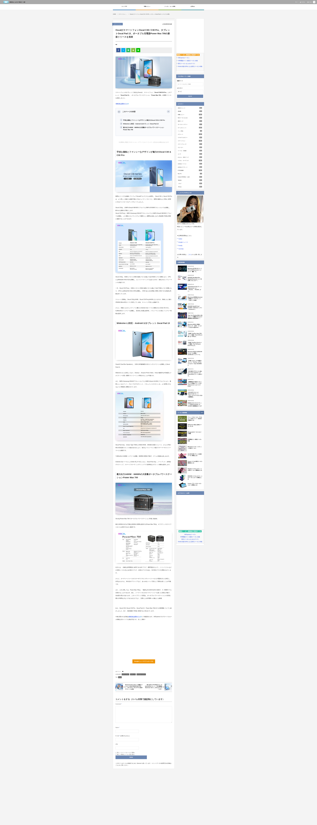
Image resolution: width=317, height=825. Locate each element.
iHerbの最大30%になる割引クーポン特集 (190, 66)
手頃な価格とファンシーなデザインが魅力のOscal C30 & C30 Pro (144, 120)
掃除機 (189, 111)
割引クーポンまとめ (189, 117)
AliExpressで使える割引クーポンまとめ (195, 425)
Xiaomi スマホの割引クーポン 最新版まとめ (195, 462)
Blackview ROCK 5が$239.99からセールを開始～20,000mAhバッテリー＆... (195, 353)
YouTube (181, 249)
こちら (190, 254)
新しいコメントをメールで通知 (125, 752)
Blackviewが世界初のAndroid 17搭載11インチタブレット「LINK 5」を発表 (195, 299)
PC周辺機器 (189, 170)
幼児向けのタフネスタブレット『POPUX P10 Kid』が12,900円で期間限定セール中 (195, 404)
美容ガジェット (189, 108)
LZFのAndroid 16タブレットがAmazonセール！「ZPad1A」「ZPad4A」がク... (195, 289)
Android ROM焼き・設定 (189, 177)
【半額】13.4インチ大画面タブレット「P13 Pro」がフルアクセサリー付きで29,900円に (195, 363)
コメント (119, 671)
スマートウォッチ (189, 144)
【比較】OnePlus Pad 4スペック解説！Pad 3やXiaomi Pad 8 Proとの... (195, 344)
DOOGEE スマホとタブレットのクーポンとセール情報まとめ (195, 477)
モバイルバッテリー (141, 674)
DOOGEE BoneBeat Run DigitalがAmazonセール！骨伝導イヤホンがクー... (195, 279)
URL (116, 744)
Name (117, 727)
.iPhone (189, 186)
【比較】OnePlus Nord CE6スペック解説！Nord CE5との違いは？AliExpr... (195, 335)
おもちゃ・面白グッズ (189, 157)
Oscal (120, 677)
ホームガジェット (189, 127)
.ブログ (189, 183)
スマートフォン (118, 24)
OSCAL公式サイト (121, 103)
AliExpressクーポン (184, 57)
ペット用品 (189, 131)
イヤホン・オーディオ (189, 160)
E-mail (117, 736)
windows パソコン (189, 163)
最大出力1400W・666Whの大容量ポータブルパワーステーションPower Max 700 (143, 129)
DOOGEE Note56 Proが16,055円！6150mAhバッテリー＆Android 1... (195, 308)
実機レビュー (189, 114)
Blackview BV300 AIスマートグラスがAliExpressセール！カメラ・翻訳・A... (195, 270)
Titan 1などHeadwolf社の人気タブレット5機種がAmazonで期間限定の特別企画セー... (195, 317)
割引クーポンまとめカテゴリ (186, 63)
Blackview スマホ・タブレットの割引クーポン (195, 447)
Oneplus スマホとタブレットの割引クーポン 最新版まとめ (195, 469)
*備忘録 (189, 180)
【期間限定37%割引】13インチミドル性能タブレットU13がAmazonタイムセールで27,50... (195, 384)
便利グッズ (189, 121)
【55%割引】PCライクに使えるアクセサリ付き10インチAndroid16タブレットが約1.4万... (195, 373)
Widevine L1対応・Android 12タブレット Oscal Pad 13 (140, 124)
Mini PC (189, 173)
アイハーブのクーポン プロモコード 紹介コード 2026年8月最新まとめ (195, 419)
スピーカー (189, 147)
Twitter (180, 239)
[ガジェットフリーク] (14, 2)
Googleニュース (183, 242)
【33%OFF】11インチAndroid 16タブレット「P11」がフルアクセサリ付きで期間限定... (195, 395)
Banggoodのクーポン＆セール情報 (195, 432)
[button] (168, 111)
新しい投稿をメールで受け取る (125, 754)
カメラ (189, 154)
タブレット (133, 674)
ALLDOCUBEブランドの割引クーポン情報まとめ (195, 454)
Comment (118, 704)
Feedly (180, 245)
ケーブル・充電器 (189, 150)
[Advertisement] (143, 640)
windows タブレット (189, 167)
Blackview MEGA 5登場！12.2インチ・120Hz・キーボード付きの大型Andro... (194, 326)
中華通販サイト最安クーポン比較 (188, 60)
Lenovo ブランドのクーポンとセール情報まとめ (195, 484)
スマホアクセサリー (189, 137)
